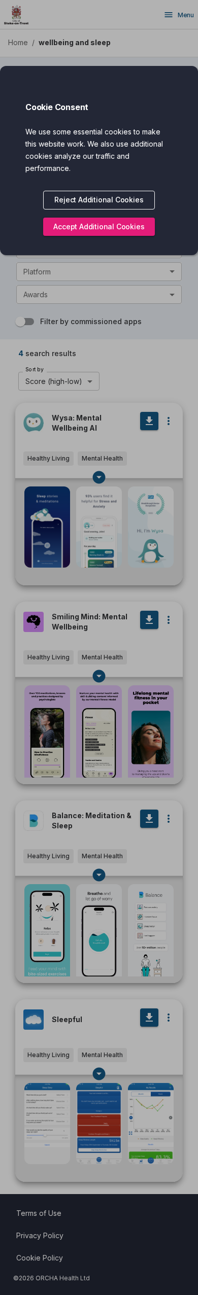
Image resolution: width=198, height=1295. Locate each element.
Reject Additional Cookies (98, 199)
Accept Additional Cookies (98, 226)
